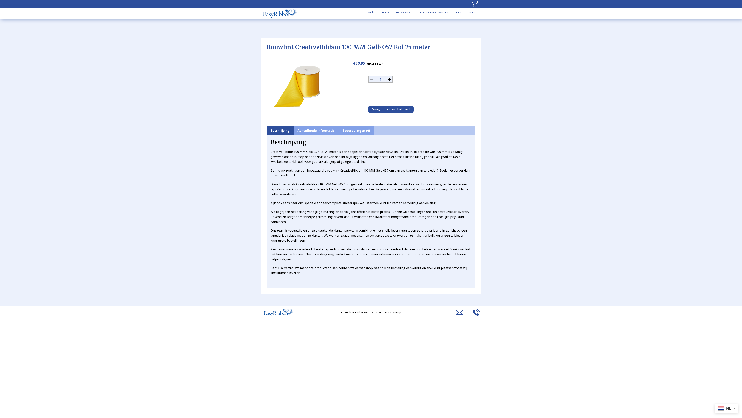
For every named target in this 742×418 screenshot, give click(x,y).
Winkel (371, 12)
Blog (458, 12)
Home (385, 12)
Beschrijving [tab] (280, 130)
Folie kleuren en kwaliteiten (434, 12)
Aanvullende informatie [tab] (316, 130)
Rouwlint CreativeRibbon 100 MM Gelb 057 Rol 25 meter (348, 47)
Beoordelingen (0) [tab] (356, 130)
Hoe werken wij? (404, 12)
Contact (472, 12)
